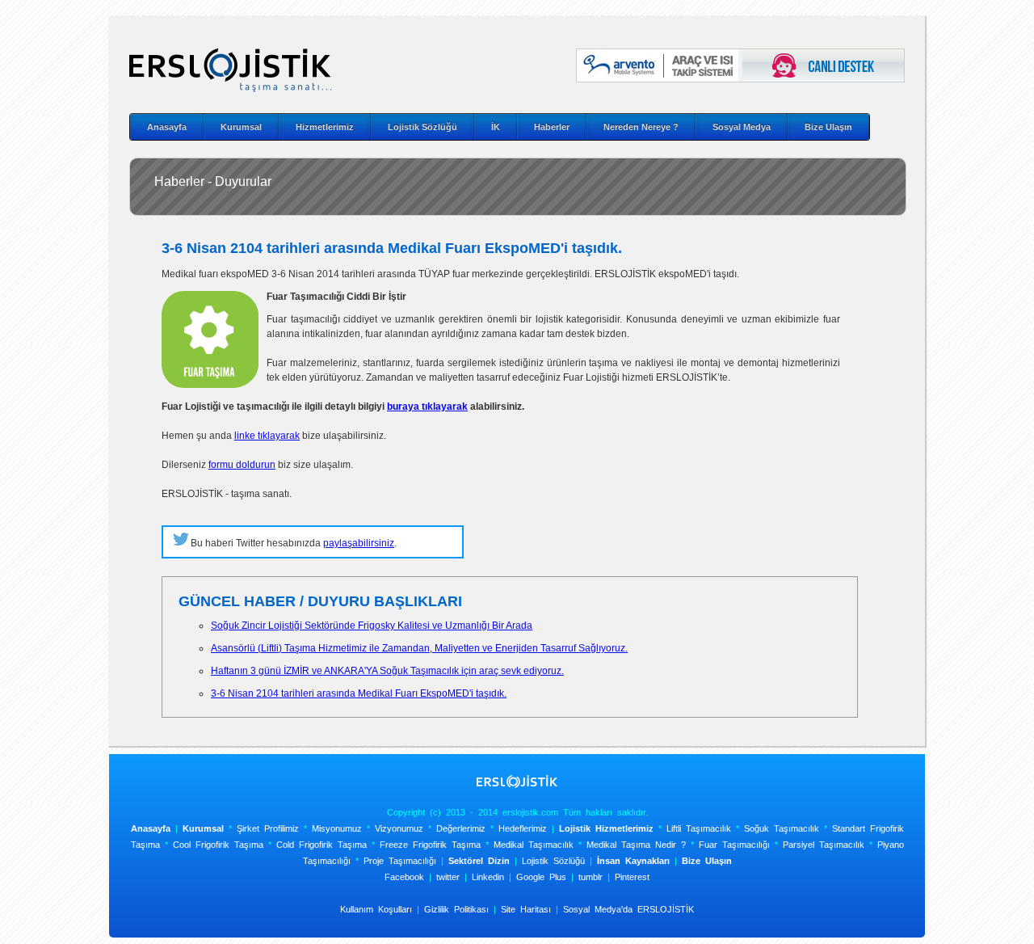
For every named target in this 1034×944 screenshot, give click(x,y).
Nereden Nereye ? (641, 127)
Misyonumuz (337, 828)
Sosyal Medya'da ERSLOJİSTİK (628, 909)
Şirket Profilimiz (268, 828)
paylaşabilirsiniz (358, 543)
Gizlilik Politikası (456, 909)
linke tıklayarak (267, 435)
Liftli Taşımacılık (698, 828)
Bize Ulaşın (828, 127)
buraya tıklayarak (427, 406)
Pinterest (632, 877)
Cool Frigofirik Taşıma (218, 844)
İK (495, 127)
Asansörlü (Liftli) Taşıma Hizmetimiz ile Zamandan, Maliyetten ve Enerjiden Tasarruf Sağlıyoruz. (419, 648)
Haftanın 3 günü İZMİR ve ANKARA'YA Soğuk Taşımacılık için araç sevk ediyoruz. (387, 670)
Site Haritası (526, 909)
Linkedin (488, 877)
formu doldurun (241, 464)
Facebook (404, 877)
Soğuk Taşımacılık (781, 828)
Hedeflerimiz (522, 828)
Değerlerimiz (460, 828)
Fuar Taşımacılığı (734, 844)
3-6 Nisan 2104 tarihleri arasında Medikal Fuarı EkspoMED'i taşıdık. (358, 693)
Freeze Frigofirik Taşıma (430, 844)
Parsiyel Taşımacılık (823, 844)
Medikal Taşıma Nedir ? (636, 844)
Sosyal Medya (741, 127)
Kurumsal (241, 127)
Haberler (552, 127)
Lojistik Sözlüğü (422, 127)
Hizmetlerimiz (325, 127)
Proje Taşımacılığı (400, 861)
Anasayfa (167, 127)
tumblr (590, 877)
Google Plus (541, 877)
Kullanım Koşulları (376, 909)
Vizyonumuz (399, 828)
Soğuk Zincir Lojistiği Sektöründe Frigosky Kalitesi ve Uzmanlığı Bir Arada (371, 625)
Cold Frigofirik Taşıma (321, 844)
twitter (448, 877)
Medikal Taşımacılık (534, 844)
